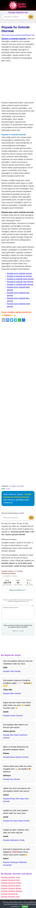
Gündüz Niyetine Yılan (10, 877)
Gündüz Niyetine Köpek (11, 883)
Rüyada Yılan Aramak (11, 671)
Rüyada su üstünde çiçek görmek (20, 279)
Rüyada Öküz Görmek (12, 693)
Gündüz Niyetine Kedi (10, 880)
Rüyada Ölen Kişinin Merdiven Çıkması (15, 736)
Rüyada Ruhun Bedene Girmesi (15, 757)
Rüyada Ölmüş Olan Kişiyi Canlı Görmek (16, 800)
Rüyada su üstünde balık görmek (20, 284)
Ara (31, 17)
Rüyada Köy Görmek (11, 779)
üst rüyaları (20, 486)
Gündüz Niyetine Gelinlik (11, 891)
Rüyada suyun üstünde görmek (19, 273)
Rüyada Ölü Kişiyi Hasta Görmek (16, 821)
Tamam (25, 906)
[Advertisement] (18, 82)
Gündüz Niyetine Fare (10, 897)
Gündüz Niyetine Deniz (10, 886)
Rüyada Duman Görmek (12, 716)
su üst (8, 489)
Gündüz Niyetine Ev (9, 894)
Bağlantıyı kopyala (18, 631)
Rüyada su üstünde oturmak (14, 39)
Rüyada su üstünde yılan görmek (20, 282)
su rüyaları (12, 486)
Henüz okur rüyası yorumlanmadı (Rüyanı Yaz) (18, 35)
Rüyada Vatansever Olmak (13, 840)
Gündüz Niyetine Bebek (11, 888)
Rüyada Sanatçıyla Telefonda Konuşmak (14, 863)
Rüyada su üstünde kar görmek (19, 276)
